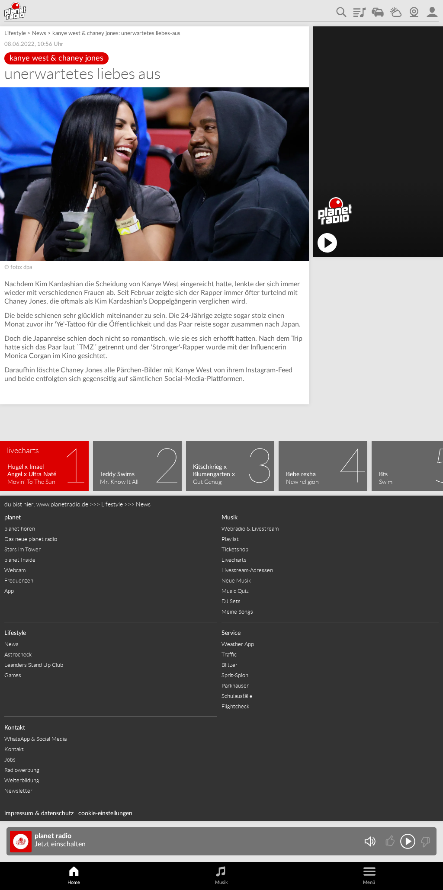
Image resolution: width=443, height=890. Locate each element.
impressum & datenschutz (39, 813)
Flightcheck (235, 706)
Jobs (10, 759)
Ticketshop (235, 549)
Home (73, 882)
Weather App (238, 644)
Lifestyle (15, 33)
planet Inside (19, 560)
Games (12, 675)
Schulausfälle (237, 696)
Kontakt (14, 728)
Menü (369, 882)
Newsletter (18, 791)
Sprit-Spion (235, 675)
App (9, 591)
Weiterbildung (21, 780)
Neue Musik (236, 580)
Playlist (359, 9)
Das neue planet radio (30, 539)
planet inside (432, 9)
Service (231, 633)
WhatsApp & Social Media (35, 739)
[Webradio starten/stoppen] (407, 841)
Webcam (414, 9)
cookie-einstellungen (105, 813)
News (39, 33)
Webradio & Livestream (250, 528)
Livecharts (234, 560)
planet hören (19, 528)
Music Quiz (235, 591)
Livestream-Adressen (247, 570)
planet (12, 518)
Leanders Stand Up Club (33, 665)
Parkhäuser (235, 685)
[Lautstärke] (369, 841)
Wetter (395, 9)
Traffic (377, 9)
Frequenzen (18, 580)
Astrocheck (18, 654)
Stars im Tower (22, 549)
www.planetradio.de (62, 504)
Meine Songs (237, 611)
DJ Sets (231, 601)
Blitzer (230, 665)
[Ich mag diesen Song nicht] (424, 841)
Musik (230, 518)
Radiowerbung (21, 770)
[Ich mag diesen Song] (390, 841)
